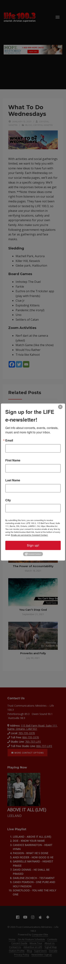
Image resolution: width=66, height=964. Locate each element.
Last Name (12, 480)
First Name (12, 460)
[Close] (60, 407)
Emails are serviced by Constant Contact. (29, 534)
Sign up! (33, 545)
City (8, 500)
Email (9, 440)
